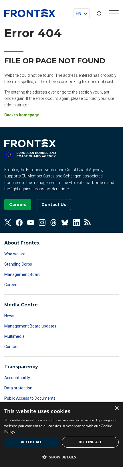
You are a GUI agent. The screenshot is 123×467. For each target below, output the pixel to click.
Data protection (18, 388)
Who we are (14, 254)
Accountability (17, 377)
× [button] (116, 408)
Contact (11, 346)
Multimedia (14, 336)
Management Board (22, 274)
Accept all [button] (31, 442)
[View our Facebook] (19, 222)
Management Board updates (30, 326)
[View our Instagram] (42, 222)
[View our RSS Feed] (87, 222)
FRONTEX (29, 13)
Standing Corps (18, 264)
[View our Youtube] (30, 222)
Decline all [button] (90, 442)
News (9, 316)
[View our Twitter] (7, 222)
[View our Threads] (53, 222)
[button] (61, 457)
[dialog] (61, 434)
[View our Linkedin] (76, 222)
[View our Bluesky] (64, 222)
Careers (11, 284)
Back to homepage (21, 115)
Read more (25, 431)
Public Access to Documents (29, 398)
